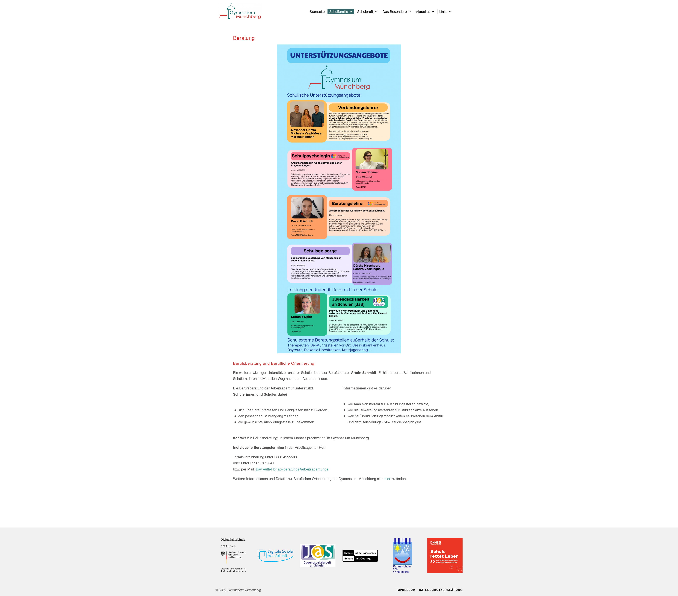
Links (443, 12)
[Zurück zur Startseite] (240, 11)
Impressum (406, 590)
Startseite (317, 12)
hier (387, 478)
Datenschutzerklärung (441, 590)
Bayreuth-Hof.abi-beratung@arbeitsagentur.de (292, 469)
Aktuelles (423, 12)
